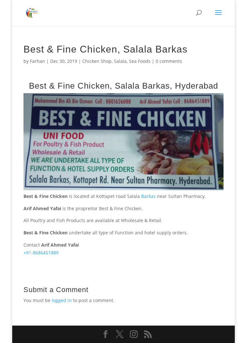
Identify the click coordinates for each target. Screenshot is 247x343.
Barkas (149, 196)
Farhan (37, 61)
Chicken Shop (97, 61)
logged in (62, 300)
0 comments (169, 61)
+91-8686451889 (41, 253)
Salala (120, 61)
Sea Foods (140, 61)
